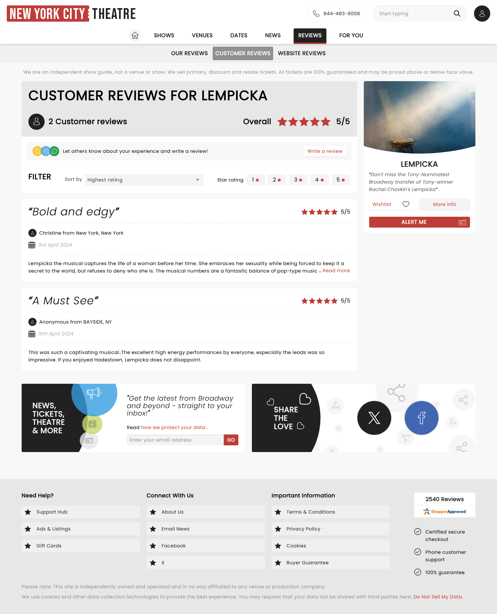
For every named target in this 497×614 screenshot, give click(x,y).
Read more (336, 270)
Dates (238, 35)
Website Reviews (302, 53)
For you (351, 35)
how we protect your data (174, 427)
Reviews (310, 35)
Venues (202, 35)
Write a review (324, 151)
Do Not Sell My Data (437, 596)
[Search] (458, 13)
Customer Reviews (242, 53)
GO (231, 439)
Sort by (73, 179)
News (273, 35)
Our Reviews (189, 53)
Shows (164, 35)
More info (444, 203)
